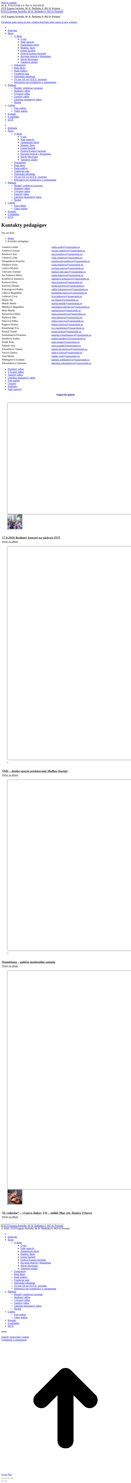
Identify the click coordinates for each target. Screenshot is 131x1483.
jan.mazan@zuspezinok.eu (64, 300)
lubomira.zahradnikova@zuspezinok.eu (71, 363)
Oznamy (12, 383)
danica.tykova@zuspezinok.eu (66, 352)
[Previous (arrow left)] (2, 1481)
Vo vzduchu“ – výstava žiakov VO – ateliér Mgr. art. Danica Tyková (47, 1213)
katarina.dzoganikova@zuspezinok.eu (70, 261)
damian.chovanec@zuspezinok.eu (68, 271)
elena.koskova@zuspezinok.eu (67, 282)
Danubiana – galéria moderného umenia (28, 962)
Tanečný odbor (15, 375)
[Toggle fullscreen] (9, 1478)
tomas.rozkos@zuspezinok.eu (66, 331)
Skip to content (8, 2)
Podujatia (12, 386)
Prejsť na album (10, 541)
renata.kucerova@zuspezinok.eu (67, 285)
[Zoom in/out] (12, 1478)
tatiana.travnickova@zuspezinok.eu (69, 349)
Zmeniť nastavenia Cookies (15, 1337)
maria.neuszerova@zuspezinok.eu (68, 314)
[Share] (5, 1478)
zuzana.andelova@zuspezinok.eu (68, 250)
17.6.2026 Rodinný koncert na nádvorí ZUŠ (31, 537)
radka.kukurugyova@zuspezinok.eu (69, 289)
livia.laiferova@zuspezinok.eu (66, 296)
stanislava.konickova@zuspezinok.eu (70, 278)
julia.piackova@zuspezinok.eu (66, 317)
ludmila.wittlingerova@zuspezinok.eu (70, 359)
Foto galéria (14, 380)
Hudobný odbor (16, 369)
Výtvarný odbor (16, 372)
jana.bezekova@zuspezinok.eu (67, 254)
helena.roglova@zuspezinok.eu (67, 324)
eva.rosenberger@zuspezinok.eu (67, 328)
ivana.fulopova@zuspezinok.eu (67, 264)
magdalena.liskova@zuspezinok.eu (69, 292)
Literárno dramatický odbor (21, 377)
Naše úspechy (15, 389)
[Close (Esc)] (2, 1478)
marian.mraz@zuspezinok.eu (66, 310)
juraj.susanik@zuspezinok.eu (66, 345)
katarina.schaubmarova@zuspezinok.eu (71, 335)
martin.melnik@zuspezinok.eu (66, 303)
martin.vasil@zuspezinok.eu (65, 356)
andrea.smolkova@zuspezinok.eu (68, 338)
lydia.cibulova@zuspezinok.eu (66, 257)
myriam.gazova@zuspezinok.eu (67, 268)
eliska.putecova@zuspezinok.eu (67, 321)
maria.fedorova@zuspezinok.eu (67, 275)
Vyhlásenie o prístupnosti (14, 1339)
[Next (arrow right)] (5, 1481)
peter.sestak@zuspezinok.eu (65, 342)
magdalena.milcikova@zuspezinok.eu (70, 307)
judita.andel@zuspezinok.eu (65, 247)
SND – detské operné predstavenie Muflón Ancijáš (35, 771)
